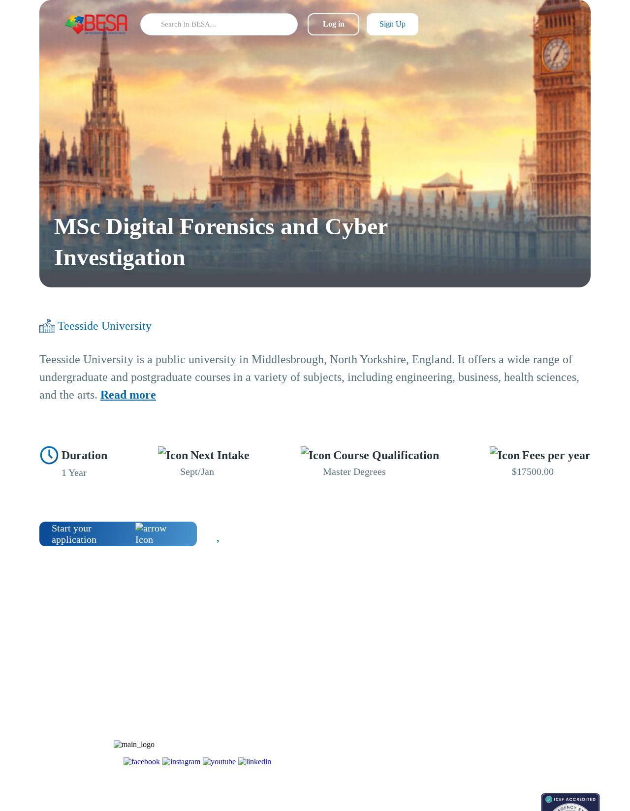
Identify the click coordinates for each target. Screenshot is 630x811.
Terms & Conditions (531, 717)
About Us (516, 666)
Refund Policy (522, 752)
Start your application (74, 534)
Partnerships (519, 683)
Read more (128, 394)
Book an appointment (458, 798)
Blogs (436, 666)
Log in (334, 24)
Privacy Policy (523, 735)
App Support (447, 700)
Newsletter (443, 683)
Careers (513, 700)
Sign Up (392, 24)
